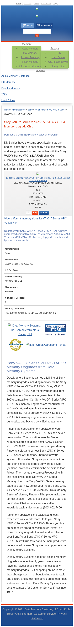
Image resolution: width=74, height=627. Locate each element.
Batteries (40, 70)
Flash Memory (30, 61)
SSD (58, 52)
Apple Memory (30, 48)
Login (56, 3)
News (36, 3)
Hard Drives (58, 57)
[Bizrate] (61, 334)
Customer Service (45, 613)
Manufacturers (18, 110)
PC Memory (30, 52)
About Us (27, 3)
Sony (30, 110)
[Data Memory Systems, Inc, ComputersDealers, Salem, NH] (25, 334)
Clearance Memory (30, 66)
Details (43, 212)
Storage (55, 48)
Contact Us (46, 3)
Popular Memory (30, 57)
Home (7, 110)
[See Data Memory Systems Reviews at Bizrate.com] (55, 330)
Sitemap (27, 613)
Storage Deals (58, 66)
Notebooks (40, 110)
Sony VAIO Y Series (56, 110)
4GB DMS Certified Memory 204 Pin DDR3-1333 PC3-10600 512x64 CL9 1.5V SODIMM (38, 179)
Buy (35, 212)
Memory (26, 43)
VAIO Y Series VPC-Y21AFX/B (18, 114)
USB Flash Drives (58, 61)
